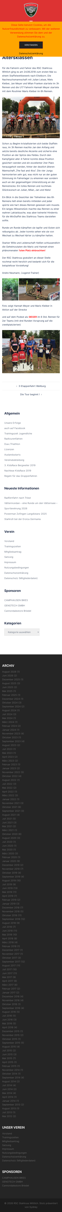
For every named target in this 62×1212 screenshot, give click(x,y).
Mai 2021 (7, 826)
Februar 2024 (9, 725)
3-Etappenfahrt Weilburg (32, 386)
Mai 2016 (7, 1023)
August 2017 (9, 965)
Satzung (8, 556)
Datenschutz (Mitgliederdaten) (21, 578)
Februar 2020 (9, 857)
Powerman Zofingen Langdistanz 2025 (25, 513)
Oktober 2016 (9, 1004)
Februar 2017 (9, 988)
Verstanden (31, 45)
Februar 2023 (9, 764)
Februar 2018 (9, 946)
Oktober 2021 (9, 807)
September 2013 (11, 1104)
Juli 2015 (7, 1050)
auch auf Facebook (14, 428)
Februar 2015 (9, 1066)
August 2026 (9, 671)
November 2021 (11, 803)
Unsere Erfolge (12, 422)
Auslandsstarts (12, 454)
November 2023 (11, 733)
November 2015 (11, 1035)
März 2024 (8, 722)
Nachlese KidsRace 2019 (17, 470)
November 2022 (11, 772)
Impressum (10, 562)
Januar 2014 (9, 1100)
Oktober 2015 (9, 1039)
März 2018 (8, 942)
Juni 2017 (7, 973)
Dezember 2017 (10, 950)
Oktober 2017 (9, 957)
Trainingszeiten (12, 546)
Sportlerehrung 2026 (15, 508)
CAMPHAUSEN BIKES (16, 600)
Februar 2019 (9, 899)
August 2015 (9, 1046)
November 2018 (11, 911)
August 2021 (9, 814)
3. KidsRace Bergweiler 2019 (19, 465)
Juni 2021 (7, 822)
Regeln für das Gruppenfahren (20, 475)
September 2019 (11, 876)
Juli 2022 (7, 783)
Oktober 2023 (10, 737)
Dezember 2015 (10, 1031)
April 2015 (7, 1062)
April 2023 (8, 756)
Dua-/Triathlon (12, 444)
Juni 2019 (7, 888)
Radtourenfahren (13, 438)
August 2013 (9, 1108)
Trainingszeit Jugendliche (18, 433)
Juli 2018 (7, 926)
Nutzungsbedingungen (16, 567)
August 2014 (9, 1081)
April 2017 (7, 980)
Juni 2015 (7, 1054)
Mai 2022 (7, 787)
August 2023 (9, 745)
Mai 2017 (7, 977)
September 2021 (11, 810)
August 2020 (9, 837)
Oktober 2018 (9, 915)
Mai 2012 (7, 1116)
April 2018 (7, 938)
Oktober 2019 (9, 872)
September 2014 (11, 1077)
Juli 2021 (7, 818)
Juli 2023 (7, 749)
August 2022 (9, 780)
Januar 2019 (9, 903)
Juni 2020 (7, 845)
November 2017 (10, 953)
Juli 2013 (7, 1112)
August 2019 (9, 880)
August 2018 (9, 922)
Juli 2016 (7, 1015)
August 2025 (9, 683)
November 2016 (11, 1000)
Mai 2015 (7, 1058)
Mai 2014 (7, 1093)
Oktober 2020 (10, 834)
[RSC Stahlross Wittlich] (31, 9)
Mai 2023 (7, 752)
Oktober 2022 (10, 776)
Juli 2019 (7, 884)
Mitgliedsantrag (12, 551)
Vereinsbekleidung (14, 460)
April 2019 (7, 895)
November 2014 (11, 1069)
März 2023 (8, 760)
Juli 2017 (7, 969)
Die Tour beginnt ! (30, 394)
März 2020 (8, 853)
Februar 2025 (9, 695)
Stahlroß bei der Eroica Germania (22, 519)
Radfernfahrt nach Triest (17, 497)
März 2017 (8, 984)
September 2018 (11, 919)
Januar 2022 (9, 799)
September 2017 (11, 961)
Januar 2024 (9, 729)
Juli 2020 (7, 841)
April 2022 (8, 791)
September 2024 (11, 706)
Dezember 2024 (11, 698)
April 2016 (7, 1027)
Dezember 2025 (11, 679)
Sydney (33, 1207)
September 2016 (11, 1008)
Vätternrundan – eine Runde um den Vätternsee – (30, 503)
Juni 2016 (7, 1019)
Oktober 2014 (9, 1073)
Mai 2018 (7, 934)
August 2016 (9, 1011)
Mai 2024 (7, 718)
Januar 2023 (9, 768)
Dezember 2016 (10, 996)
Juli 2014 (7, 1085)
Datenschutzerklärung (16, 572)
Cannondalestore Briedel (17, 610)
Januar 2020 (9, 861)
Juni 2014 (7, 1089)
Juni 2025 (7, 687)
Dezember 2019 (10, 865)
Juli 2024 (7, 714)
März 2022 (8, 795)
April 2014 (7, 1097)
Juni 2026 (7, 675)
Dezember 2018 (10, 907)
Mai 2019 (7, 892)
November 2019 (11, 868)
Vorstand (9, 541)
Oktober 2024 (10, 702)
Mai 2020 (7, 849)
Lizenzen (9, 449)
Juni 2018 (7, 930)
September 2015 (11, 1042)
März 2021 (8, 830)
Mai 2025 (7, 691)
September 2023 (11, 741)
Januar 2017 (8, 992)
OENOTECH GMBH (14, 605)
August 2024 (9, 710)
